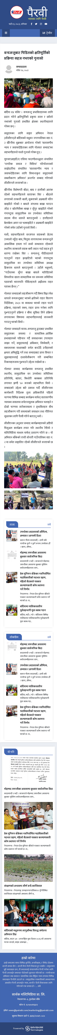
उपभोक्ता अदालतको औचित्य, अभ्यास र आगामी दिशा (33, 534)
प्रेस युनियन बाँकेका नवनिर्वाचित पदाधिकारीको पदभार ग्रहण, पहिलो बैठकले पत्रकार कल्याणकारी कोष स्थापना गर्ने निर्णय (35, 582)
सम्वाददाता (21, 67)
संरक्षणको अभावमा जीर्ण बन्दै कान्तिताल (23, 886)
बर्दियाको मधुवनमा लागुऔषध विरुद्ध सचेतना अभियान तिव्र (25, 932)
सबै (49, 525)
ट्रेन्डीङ (48, 33)
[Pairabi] (28, 13)
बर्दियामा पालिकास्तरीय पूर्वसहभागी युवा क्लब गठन (33, 608)
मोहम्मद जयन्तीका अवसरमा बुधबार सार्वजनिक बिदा (33, 555)
